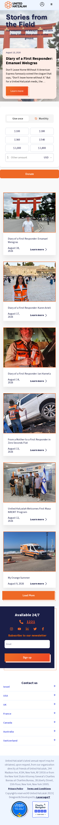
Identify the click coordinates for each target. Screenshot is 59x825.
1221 (31, 622)
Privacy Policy (15, 788)
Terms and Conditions (39, 788)
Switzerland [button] (10, 740)
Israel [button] (6, 687)
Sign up (27, 657)
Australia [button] (8, 731)
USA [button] (5, 696)
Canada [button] (7, 723)
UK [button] (4, 705)
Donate (29, 173)
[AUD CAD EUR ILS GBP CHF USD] (46, 157)
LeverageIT (43, 797)
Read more (13, 91)
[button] (51, 4)
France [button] (7, 714)
